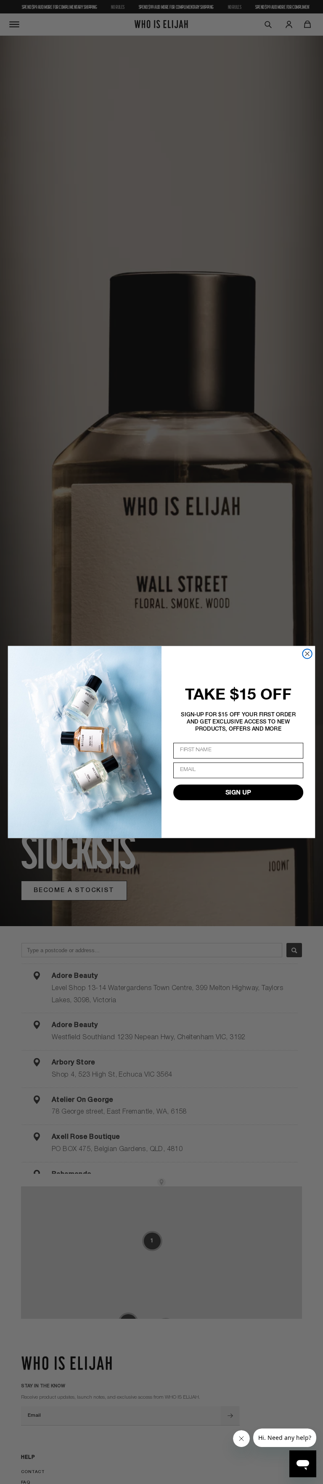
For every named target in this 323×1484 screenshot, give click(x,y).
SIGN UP (238, 792)
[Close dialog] (307, 653)
